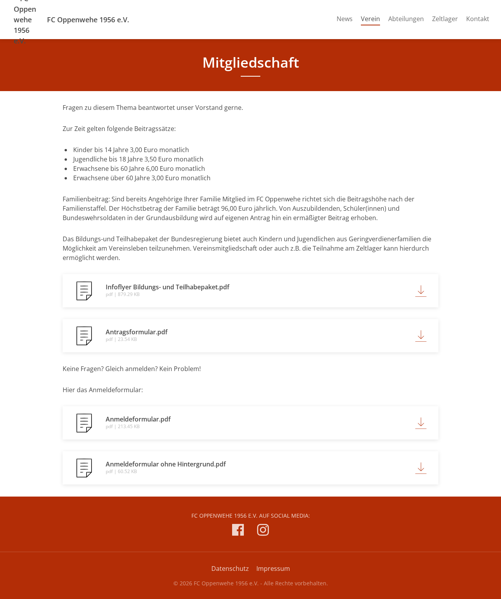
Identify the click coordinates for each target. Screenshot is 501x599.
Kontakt (477, 18)
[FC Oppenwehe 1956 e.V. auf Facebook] (238, 531)
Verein (370, 18)
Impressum (273, 568)
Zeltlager (445, 18)
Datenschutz (230, 568)
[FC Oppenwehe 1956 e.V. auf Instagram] (263, 531)
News (345, 18)
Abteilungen (406, 18)
